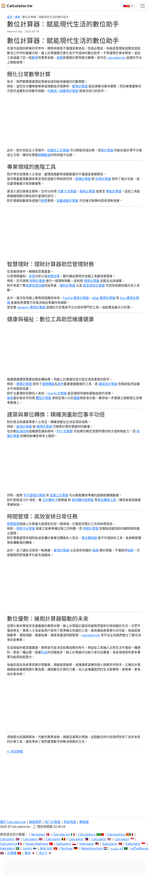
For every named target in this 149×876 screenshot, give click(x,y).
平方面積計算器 (34, 495)
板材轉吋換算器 (83, 500)
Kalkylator (7, 848)
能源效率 (22, 431)
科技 (44, 652)
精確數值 (44, 155)
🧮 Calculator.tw (16, 5)
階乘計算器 (87, 191)
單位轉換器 (89, 538)
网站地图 (70, 822)
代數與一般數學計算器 (62, 91)
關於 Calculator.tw (13, 822)
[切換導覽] (142, 6)
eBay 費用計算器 (103, 298)
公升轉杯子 (50, 500)
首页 (9, 17)
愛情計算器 (61, 550)
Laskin (27, 848)
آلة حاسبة (117, 848)
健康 (60, 57)
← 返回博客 (15, 751)
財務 (44, 200)
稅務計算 (53, 276)
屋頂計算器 (24, 426)
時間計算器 (91, 528)
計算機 (11, 853)
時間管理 (13, 524)
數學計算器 (80, 86)
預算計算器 (91, 281)
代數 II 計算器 (66, 191)
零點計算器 (113, 191)
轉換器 (84, 822)
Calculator (7, 839)
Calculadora (86, 834)
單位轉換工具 (106, 500)
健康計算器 (24, 384)
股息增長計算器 (94, 285)
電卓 (27, 853)
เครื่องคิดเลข (139, 848)
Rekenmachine (92, 848)
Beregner (38, 834)
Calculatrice (8, 844)
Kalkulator (63, 844)
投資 (32, 276)
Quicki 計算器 (57, 393)
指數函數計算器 (67, 200)
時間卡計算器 (25, 528)
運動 (77, 398)
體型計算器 (43, 398)
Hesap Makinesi (36, 844)
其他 (60, 384)
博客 (17, 17)
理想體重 (48, 384)
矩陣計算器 (83, 179)
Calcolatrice (61, 834)
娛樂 (130, 550)
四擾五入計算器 (58, 150)
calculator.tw (116, 57)
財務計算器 (37, 281)
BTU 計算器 (65, 431)
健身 (10, 398)
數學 (35, 57)
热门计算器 (52, 822)
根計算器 (107, 150)
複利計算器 (67, 285)
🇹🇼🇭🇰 (127, 6)
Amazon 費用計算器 (31, 307)
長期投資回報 (35, 285)
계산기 (43, 853)
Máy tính (46, 848)
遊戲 (95, 550)
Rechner (67, 848)
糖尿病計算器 (108, 384)
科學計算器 (103, 179)
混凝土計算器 (59, 495)
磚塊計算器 (44, 426)
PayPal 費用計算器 (76, 298)
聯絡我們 (35, 822)
